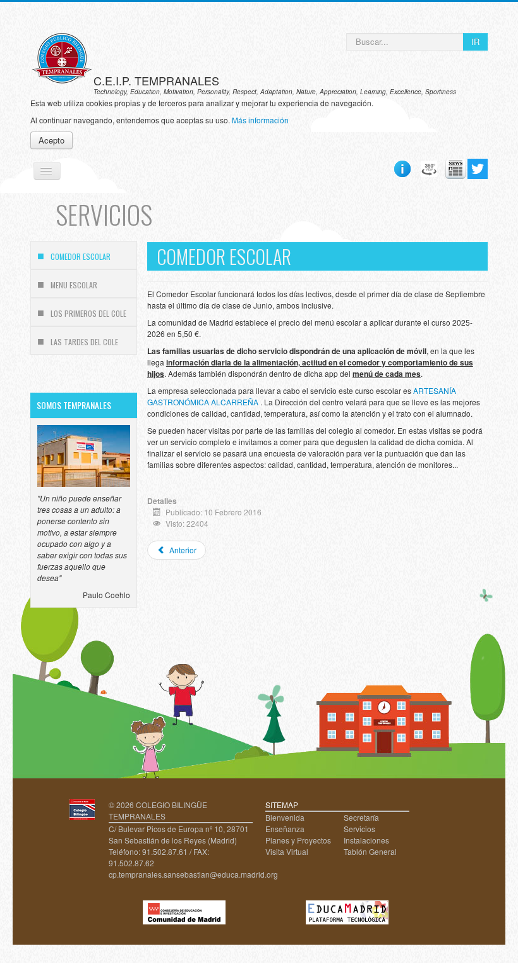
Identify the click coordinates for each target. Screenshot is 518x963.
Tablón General (370, 851)
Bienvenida (284, 817)
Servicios (359, 828)
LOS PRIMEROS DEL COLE (88, 313)
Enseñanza (284, 828)
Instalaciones (366, 840)
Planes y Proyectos (298, 840)
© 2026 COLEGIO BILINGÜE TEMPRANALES (158, 810)
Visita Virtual (286, 851)
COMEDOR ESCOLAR (81, 256)
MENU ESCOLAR (74, 284)
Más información (260, 119)
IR (475, 41)
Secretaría (361, 817)
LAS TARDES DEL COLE (84, 341)
